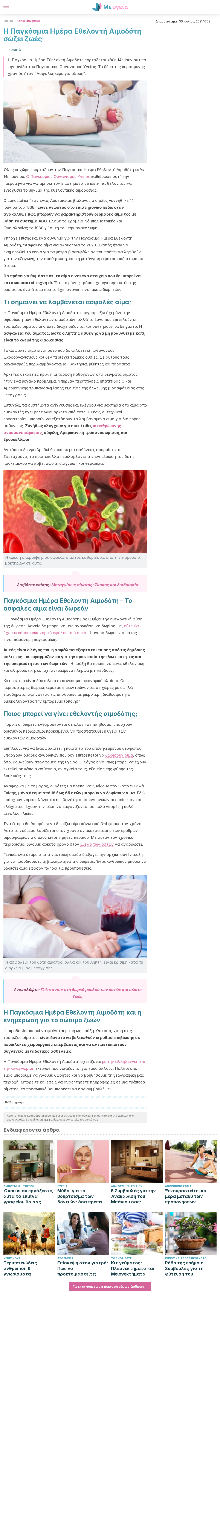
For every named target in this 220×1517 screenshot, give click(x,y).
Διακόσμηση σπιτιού (19, 1186)
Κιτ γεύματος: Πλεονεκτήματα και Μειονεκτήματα (132, 1268)
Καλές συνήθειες (28, 20)
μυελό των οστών (97, 844)
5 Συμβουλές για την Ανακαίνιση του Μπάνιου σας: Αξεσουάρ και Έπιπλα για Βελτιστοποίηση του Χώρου (135, 1196)
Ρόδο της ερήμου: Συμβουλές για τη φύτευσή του (184, 1268)
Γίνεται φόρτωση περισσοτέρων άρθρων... (110, 1286)
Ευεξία (8, 20)
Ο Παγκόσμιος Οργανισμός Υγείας (58, 176)
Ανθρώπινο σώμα (178, 1186)
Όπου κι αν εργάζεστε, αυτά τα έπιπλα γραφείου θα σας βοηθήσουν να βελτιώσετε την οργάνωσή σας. (28, 1196)
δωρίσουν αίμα (119, 755)
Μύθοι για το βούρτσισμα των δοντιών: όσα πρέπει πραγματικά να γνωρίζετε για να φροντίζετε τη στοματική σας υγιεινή (82, 1196)
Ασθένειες (65, 1258)
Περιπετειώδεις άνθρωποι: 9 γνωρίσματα (20, 1268)
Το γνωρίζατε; (122, 1258)
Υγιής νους (11, 1258)
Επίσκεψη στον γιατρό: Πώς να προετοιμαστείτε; (82, 1268)
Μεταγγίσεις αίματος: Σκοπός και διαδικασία (94, 585)
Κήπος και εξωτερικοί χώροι (186, 1258)
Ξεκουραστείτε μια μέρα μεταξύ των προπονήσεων (185, 1196)
